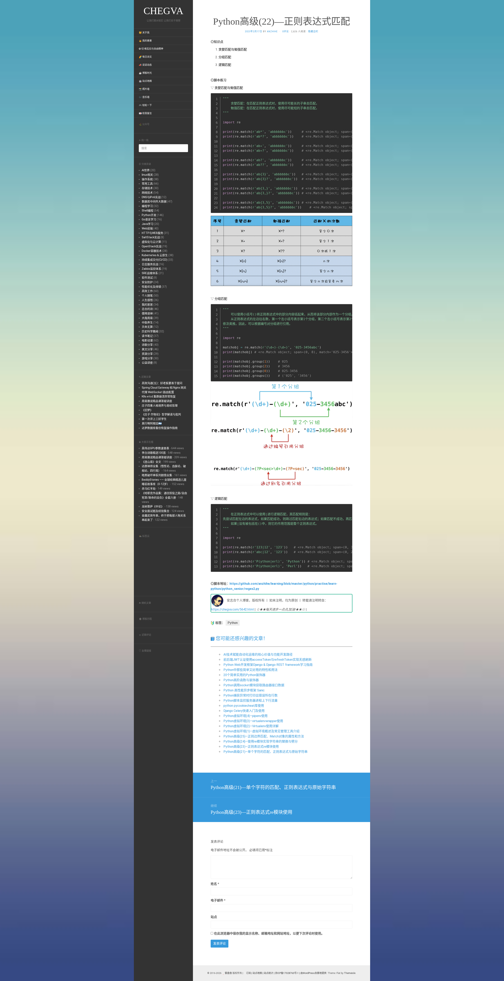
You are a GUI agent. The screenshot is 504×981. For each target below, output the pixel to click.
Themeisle (349, 973)
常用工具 (147, 183)
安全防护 (147, 282)
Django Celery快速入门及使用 (244, 711)
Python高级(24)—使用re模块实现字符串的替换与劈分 (260, 741)
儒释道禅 (147, 313)
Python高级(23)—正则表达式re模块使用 (251, 746)
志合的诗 (147, 308)
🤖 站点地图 (145, 81)
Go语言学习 (149, 219)
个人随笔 (147, 295)
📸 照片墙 (144, 89)
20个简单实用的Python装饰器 (244, 675)
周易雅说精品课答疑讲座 (157, 401)
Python (233, 623)
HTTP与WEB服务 (152, 233)
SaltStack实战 (151, 237)
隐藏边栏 (313, 31)
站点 (214, 917)
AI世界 (146, 170)
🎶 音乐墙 (144, 97)
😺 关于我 (144, 32)
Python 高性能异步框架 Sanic (244, 690)
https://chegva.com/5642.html (232, 609)
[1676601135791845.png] (281, 404)
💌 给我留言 (145, 113)
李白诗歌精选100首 (154, 452)
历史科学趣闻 (150, 331)
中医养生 (147, 322)
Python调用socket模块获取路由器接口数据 (253, 685)
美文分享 (147, 349)
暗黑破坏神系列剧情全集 (157, 475)
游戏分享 (147, 358)
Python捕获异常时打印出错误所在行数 (250, 695)
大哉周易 (147, 318)
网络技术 (147, 192)
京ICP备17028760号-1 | (287, 973)
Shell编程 (147, 210)
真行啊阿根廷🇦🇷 (152, 423)
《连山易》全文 (151, 461)
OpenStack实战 (151, 246)
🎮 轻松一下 (145, 105)
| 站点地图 (257, 973)
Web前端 (147, 228)
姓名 (215, 884)
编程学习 (147, 206)
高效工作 (147, 291)
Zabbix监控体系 (151, 268)
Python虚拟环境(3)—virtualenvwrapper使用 (253, 721)
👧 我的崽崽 (145, 40)
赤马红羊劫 (149, 488)
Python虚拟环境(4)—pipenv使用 (245, 716)
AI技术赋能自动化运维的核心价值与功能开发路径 (258, 654)
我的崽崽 (147, 304)
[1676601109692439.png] (281, 250)
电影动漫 (147, 340)
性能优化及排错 (151, 286)
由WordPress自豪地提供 (313, 973)
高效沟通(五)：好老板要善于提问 (162, 383)
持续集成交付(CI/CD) (154, 259)
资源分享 (147, 353)
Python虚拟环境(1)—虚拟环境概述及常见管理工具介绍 (261, 731)
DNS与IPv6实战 (151, 197)
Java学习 (147, 223)
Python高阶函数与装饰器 (241, 680)
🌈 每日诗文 (145, 56)
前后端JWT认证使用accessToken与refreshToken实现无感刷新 (267, 659)
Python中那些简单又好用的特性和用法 (250, 670)
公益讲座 (147, 362)
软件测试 (147, 277)
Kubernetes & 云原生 (155, 255)
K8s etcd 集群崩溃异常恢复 (159, 396)
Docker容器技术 (152, 250)
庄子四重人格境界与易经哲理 (160, 405)
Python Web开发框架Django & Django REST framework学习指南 (268, 665)
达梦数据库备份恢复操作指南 (160, 428)
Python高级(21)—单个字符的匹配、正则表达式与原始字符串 (265, 752)
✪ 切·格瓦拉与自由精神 (151, 48)
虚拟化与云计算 (151, 241)
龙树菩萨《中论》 (153, 506)
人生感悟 (147, 300)
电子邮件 (218, 900)
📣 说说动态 (145, 65)
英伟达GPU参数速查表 (155, 448)
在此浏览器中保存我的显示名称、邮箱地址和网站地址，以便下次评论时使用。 (269, 933)
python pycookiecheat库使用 (243, 706)
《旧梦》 (147, 410)
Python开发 (149, 215)
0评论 (285, 31)
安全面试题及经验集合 (155, 511)
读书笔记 (147, 335)
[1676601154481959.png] (281, 456)
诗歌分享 (147, 344)
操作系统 (147, 179)
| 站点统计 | (268, 973)
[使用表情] (350, 882)
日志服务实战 (150, 264)
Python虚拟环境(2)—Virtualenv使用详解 (251, 726)
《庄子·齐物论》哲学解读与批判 (161, 414)
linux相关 (147, 174)
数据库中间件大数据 (154, 201)
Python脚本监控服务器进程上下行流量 (250, 700)
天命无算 (147, 326)
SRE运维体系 (150, 273)
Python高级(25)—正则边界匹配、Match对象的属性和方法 (263, 736)
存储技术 (147, 188)
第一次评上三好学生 (154, 418)
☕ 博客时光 (145, 73)
